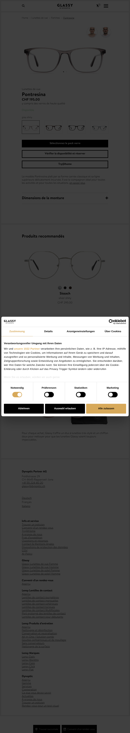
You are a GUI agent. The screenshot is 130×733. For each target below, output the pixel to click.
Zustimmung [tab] (17, 331)
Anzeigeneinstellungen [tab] (81, 331)
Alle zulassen (106, 408)
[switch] (49, 394)
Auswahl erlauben (65, 408)
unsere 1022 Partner (27, 348)
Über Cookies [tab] (113, 331)
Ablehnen (24, 408)
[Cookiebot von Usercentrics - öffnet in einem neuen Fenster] (111, 321)
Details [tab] (48, 331)
